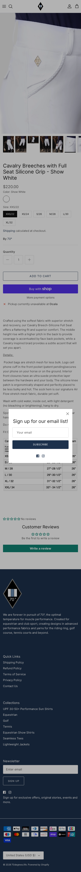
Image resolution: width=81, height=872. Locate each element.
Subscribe (40, 444)
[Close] (67, 414)
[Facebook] (37, 456)
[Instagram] (43, 456)
